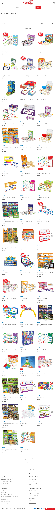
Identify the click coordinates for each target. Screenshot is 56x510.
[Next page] (33, 462)
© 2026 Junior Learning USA (8, 508)
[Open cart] (54, 2)
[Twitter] (27, 470)
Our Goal (3, 476)
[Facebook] (22, 470)
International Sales (33, 478)
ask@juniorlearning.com (38, 491)
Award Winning (33, 483)
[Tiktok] (33, 470)
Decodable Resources (6, 494)
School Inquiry (4, 499)
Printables (3, 492)
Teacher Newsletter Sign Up (7, 498)
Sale (30, 485)
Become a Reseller (34, 476)
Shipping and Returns (6, 479)
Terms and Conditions (6, 481)
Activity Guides (4, 503)
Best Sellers (32, 481)
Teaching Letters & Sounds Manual (9, 496)
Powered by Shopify (21, 508)
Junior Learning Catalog (7, 478)
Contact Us (32, 498)
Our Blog (3, 491)
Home (3, 19)
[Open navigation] (2, 2)
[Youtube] (30, 470)
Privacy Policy (4, 483)
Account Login (32, 503)
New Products (32, 479)
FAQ (30, 500)
